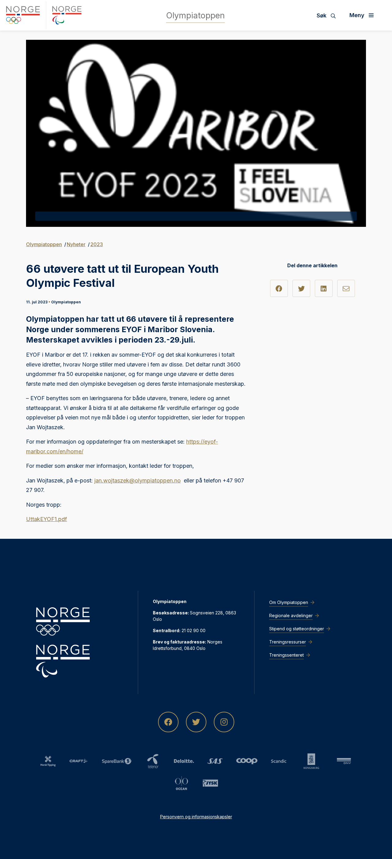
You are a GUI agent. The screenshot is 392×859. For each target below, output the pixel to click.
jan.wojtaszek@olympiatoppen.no (137, 480)
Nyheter (76, 244)
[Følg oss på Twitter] (196, 722)
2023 (96, 244)
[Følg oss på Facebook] (168, 722)
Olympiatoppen (44, 244)
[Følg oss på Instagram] (224, 722)
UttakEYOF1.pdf (46, 519)
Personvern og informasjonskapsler (196, 816)
